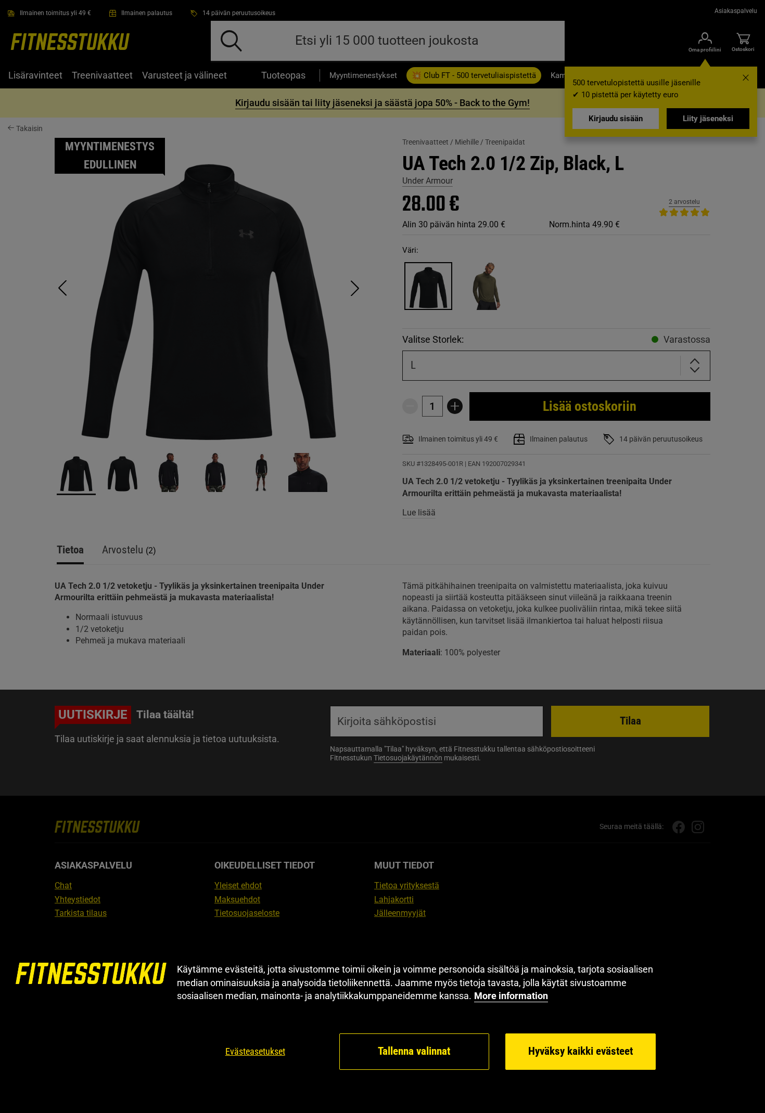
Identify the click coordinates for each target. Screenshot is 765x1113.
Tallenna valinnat (414, 1051)
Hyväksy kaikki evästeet (580, 1051)
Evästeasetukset (255, 1051)
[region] (382, 1017)
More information (511, 995)
